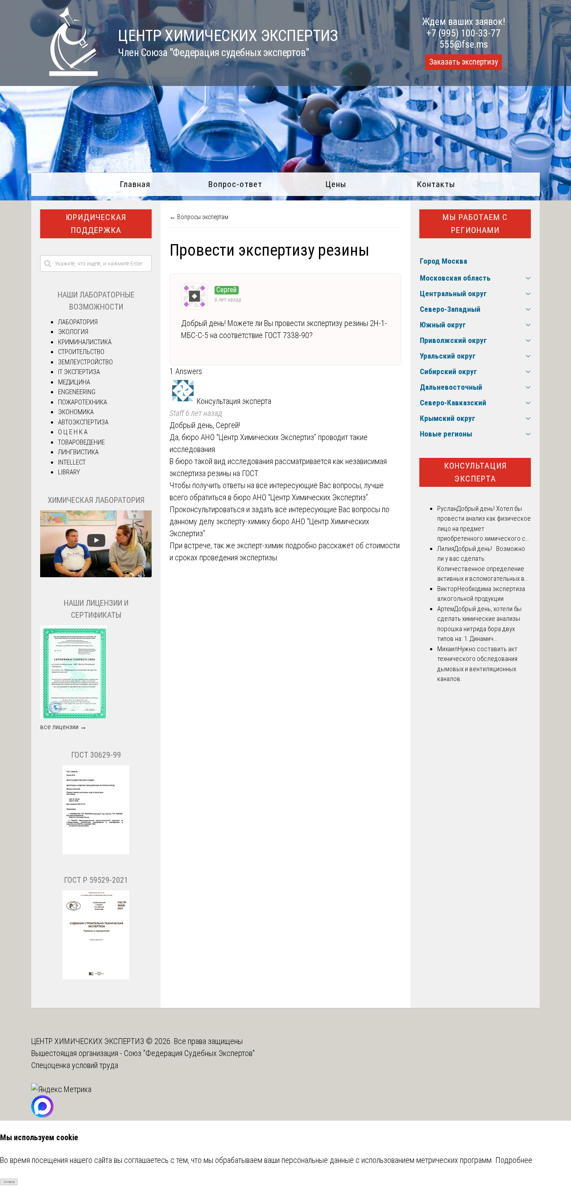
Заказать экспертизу (463, 61)
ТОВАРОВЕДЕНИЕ (81, 442)
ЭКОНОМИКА (76, 412)
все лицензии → (63, 727)
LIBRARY (69, 472)
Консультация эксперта (475, 472)
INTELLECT (72, 462)
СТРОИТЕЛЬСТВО (81, 352)
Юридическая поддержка (96, 223)
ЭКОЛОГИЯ (73, 332)
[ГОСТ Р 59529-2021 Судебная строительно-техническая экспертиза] (95, 977)
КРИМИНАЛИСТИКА (85, 342)
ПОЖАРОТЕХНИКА (82, 402)
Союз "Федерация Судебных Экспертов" (189, 1053)
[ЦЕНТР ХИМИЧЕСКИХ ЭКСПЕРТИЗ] (64, 73)
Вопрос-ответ (235, 184)
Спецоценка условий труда (74, 1065)
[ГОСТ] (95, 852)
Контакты (436, 184)
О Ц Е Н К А (72, 432)
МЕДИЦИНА (74, 382)
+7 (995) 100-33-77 (463, 33)
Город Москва (443, 261)
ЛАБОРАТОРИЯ (78, 322)
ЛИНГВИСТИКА (78, 452)
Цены (336, 184)
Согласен (9, 1182)
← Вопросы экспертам (199, 216)
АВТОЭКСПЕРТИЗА (83, 422)
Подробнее (513, 1160)
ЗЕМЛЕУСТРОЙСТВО (85, 362)
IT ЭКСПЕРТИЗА (79, 372)
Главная (135, 184)
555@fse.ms (463, 44)
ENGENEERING (76, 392)
